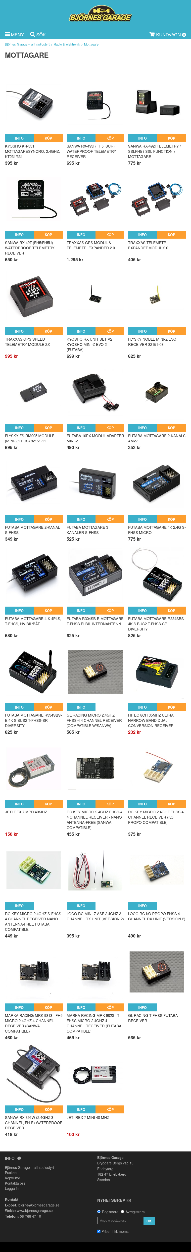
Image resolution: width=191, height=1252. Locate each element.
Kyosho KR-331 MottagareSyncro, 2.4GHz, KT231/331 (32, 151)
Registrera (110, 1211)
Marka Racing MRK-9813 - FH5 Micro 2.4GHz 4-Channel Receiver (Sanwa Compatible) (33, 1023)
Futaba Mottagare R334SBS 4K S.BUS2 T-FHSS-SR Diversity (156, 623)
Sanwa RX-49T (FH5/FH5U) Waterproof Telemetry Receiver (29, 248)
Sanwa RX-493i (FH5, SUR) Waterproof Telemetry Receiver (91, 151)
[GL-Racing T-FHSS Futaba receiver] (157, 972)
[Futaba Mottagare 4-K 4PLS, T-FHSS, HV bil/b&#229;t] (34, 575)
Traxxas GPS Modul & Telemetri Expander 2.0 (91, 245)
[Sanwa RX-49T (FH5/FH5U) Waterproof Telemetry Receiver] (34, 199)
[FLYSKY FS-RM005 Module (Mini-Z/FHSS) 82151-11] (34, 392)
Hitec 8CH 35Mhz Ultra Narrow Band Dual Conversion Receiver (151, 720)
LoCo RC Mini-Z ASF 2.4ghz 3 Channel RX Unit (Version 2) (95, 916)
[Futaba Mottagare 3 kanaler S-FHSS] (96, 484)
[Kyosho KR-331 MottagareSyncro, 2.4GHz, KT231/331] (34, 103)
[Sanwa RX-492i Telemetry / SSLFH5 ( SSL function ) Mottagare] (157, 103)
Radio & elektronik (67, 44)
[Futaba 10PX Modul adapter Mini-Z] (96, 392)
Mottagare (91, 44)
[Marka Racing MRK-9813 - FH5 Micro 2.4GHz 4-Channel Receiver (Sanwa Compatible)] (34, 972)
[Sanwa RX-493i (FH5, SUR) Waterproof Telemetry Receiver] (96, 103)
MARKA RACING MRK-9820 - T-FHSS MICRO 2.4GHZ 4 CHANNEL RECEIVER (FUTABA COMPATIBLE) (94, 1023)
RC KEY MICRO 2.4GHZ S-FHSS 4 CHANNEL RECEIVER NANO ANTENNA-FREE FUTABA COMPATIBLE (33, 921)
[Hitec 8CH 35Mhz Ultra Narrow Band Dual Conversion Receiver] (157, 672)
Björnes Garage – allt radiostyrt (27, 44)
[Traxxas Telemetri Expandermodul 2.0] (157, 199)
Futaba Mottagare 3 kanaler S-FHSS (87, 529)
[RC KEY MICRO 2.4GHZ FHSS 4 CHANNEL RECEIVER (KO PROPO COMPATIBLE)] (157, 768)
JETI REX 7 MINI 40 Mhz (88, 1117)
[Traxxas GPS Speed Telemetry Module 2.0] (34, 296)
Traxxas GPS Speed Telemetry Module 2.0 (27, 341)
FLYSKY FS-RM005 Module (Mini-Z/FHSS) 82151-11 (29, 438)
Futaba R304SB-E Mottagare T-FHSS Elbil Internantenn (95, 621)
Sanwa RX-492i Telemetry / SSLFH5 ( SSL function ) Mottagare (154, 151)
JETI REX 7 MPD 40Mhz (26, 811)
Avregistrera (135, 1211)
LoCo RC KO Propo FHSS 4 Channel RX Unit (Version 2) (156, 916)
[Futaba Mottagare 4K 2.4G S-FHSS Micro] (157, 484)
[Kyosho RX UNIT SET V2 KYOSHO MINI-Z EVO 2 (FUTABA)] (96, 296)
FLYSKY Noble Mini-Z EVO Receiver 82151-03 (152, 341)
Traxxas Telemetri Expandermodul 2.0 (148, 245)
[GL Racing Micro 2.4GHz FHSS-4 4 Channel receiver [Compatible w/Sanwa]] (96, 672)
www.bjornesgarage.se (35, 1210)
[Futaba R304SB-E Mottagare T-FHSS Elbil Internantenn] (96, 575)
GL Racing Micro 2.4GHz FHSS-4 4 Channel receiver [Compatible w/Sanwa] (94, 720)
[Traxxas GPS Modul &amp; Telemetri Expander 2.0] (96, 199)
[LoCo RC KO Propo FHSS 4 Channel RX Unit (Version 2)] (157, 870)
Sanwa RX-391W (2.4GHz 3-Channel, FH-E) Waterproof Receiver (33, 1122)
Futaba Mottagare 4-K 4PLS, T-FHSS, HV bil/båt (33, 621)
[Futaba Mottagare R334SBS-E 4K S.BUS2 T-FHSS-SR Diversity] (34, 672)
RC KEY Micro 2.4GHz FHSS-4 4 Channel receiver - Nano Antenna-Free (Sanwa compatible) (94, 819)
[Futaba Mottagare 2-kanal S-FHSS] (34, 484)
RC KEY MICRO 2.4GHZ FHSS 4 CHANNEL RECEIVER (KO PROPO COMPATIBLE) (156, 817)
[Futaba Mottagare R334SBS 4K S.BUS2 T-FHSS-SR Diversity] (157, 575)
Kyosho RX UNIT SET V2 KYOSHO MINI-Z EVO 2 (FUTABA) (89, 344)
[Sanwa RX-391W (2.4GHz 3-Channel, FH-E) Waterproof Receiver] (34, 1074)
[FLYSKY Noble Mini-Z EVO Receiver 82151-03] (157, 296)
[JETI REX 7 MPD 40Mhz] (34, 768)
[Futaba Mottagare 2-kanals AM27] (157, 392)
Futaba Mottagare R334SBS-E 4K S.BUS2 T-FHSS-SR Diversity (33, 720)
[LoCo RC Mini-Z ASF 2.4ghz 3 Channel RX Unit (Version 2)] (96, 870)
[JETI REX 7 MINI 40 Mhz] (96, 1074)
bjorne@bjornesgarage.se (38, 1204)
